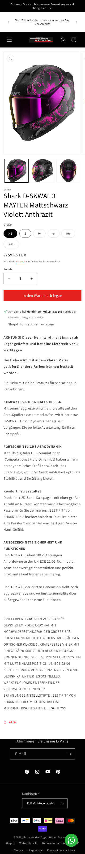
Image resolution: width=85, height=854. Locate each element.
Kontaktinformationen (61, 850)
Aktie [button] (13, 722)
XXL (13, 245)
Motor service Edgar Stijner (40, 837)
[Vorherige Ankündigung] (9, 22)
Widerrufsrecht (28, 843)
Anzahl (8, 269)
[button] (9, 40)
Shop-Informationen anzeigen (31, 324)
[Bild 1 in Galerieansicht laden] (16, 171)
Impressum (36, 850)
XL (70, 234)
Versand (20, 261)
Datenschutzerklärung (56, 843)
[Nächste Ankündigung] (76, 22)
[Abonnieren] (69, 753)
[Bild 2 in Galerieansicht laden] (42, 171)
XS (10, 233)
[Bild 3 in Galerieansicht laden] (68, 171)
